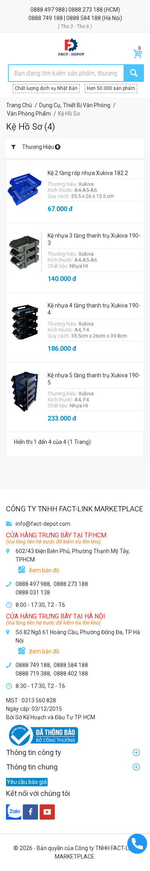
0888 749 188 (46, 18)
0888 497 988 (48, 9)
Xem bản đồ (44, 570)
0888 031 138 (33, 592)
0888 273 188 (86, 9)
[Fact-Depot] (71, 47)
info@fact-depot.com (43, 524)
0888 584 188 (84, 18)
